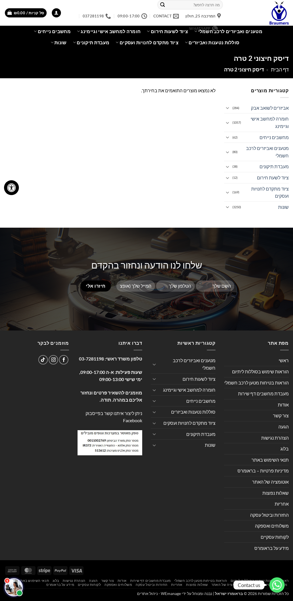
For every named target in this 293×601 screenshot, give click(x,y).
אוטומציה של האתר (270, 481)
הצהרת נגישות (275, 437)
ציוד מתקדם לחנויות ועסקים (149, 42)
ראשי (284, 360)
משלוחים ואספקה (272, 525)
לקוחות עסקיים (275, 537)
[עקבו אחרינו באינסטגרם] (53, 359)
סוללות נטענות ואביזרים (214, 42)
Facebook (132, 420)
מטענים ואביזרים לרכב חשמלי (230, 31)
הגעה (283, 426)
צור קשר (281, 415)
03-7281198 (91, 358)
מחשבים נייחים (54, 31)
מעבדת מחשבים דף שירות (263, 393)
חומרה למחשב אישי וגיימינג (270, 122)
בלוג (284, 448)
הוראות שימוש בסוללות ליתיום (260, 371)
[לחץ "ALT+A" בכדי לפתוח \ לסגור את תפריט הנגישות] (11, 187)
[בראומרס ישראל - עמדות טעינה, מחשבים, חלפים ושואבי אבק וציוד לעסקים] (260, 13)
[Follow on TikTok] (43, 359)
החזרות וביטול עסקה (269, 515)
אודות (283, 404)
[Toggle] (227, 107)
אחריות (282, 503)
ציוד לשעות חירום (199, 379)
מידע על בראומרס (271, 548)
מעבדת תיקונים (93, 42)
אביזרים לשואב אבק (270, 108)
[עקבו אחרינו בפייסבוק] (63, 359)
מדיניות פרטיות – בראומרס (263, 470)
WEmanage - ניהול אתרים (159, 593)
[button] (56, 13)
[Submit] (162, 5)
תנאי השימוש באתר (270, 459)
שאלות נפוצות (275, 493)
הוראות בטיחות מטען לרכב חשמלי (256, 382)
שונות (60, 42)
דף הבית (280, 69)
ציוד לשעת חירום (273, 177)
